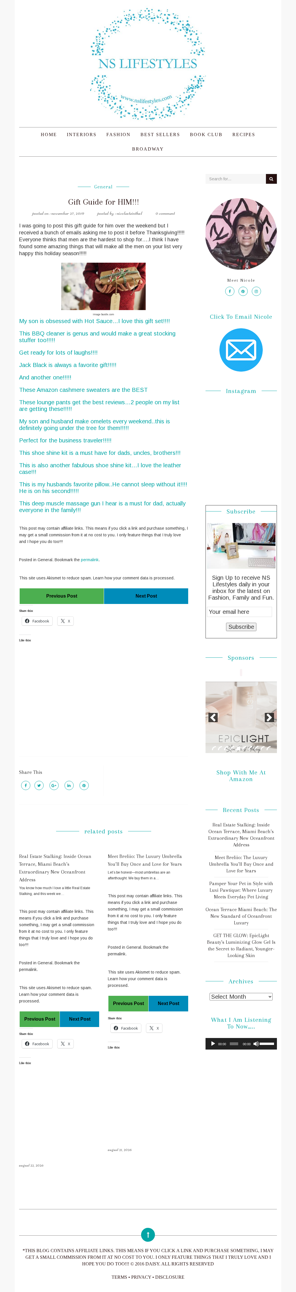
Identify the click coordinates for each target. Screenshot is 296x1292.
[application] (241, 1044)
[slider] (267, 1043)
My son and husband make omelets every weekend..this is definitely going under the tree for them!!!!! (94, 424)
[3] (226, 748)
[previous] (213, 717)
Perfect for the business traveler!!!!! (65, 440)
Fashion (118, 134)
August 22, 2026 (31, 1165)
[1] (214, 748)
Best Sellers (160, 134)
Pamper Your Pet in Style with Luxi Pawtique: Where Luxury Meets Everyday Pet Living (241, 890)
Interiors (82, 134)
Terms (119, 1277)
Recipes (243, 134)
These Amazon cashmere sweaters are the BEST (83, 390)
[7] (250, 748)
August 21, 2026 (120, 1149)
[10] (269, 748)
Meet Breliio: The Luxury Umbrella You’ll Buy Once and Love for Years (241, 864)
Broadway (148, 149)
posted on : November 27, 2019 (58, 213)
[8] (256, 748)
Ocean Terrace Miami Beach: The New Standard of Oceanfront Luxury (241, 916)
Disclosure (169, 1277)
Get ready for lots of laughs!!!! (58, 352)
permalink (90, 559)
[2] (220, 748)
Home (49, 134)
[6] (244, 748)
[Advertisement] (103, 704)
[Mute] (256, 1044)
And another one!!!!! (45, 377)
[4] (232, 748)
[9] (262, 748)
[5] (238, 748)
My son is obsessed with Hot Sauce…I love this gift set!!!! (94, 321)
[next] (269, 717)
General (103, 187)
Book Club (206, 134)
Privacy (141, 1277)
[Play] (213, 1044)
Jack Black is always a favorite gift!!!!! (67, 365)
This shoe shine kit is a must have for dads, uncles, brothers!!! (100, 453)
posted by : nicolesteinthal (119, 213)
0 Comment (165, 213)
